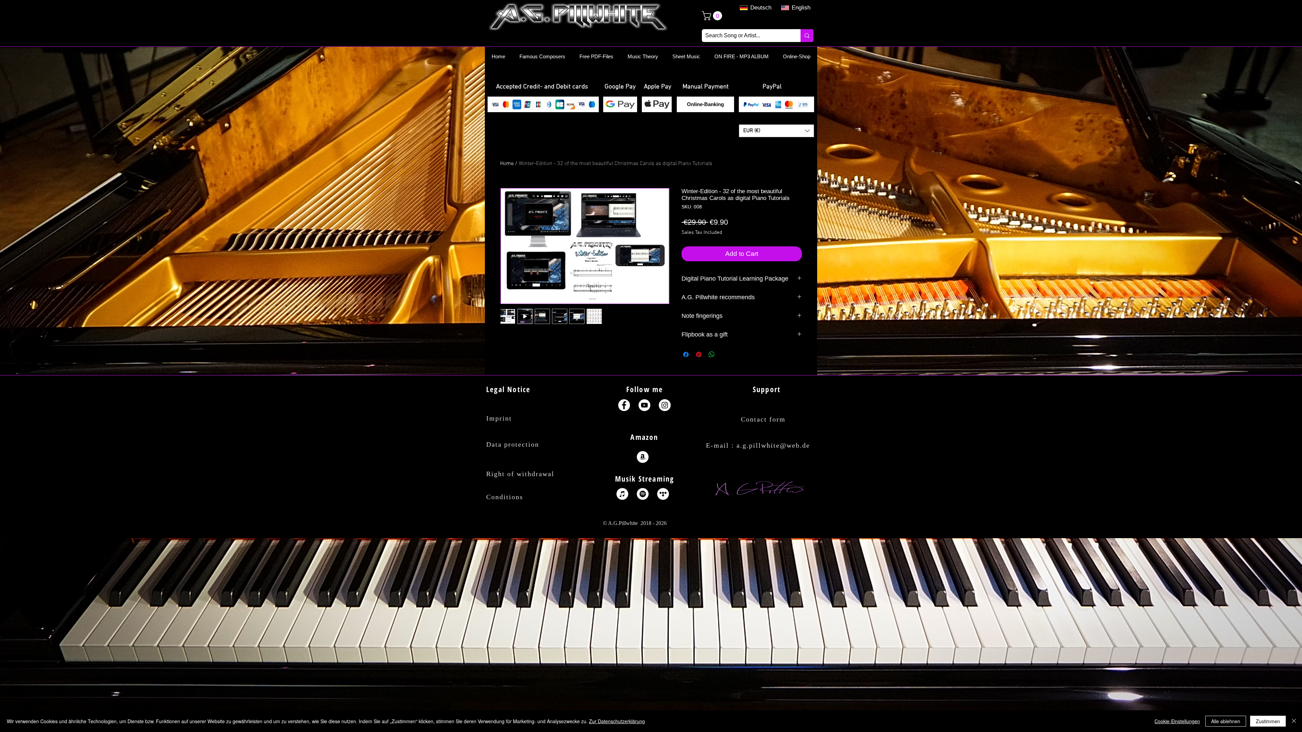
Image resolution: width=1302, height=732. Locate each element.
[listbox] (776, 130)
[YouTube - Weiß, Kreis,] (644, 405)
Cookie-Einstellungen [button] (1177, 721)
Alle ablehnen (1225, 721)
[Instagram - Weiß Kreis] (665, 405)
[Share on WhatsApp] (712, 354)
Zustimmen (1268, 721)
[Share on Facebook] (686, 354)
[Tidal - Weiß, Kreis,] (663, 494)
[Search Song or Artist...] (807, 35)
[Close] (1294, 721)
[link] (713, 15)
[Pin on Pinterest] (699, 354)
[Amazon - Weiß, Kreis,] (643, 457)
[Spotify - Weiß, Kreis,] (643, 494)
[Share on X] (725, 354)
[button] (542, 87)
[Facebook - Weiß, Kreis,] (624, 405)
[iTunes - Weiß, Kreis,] (622, 494)
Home (507, 163)
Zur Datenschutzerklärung (617, 721)
